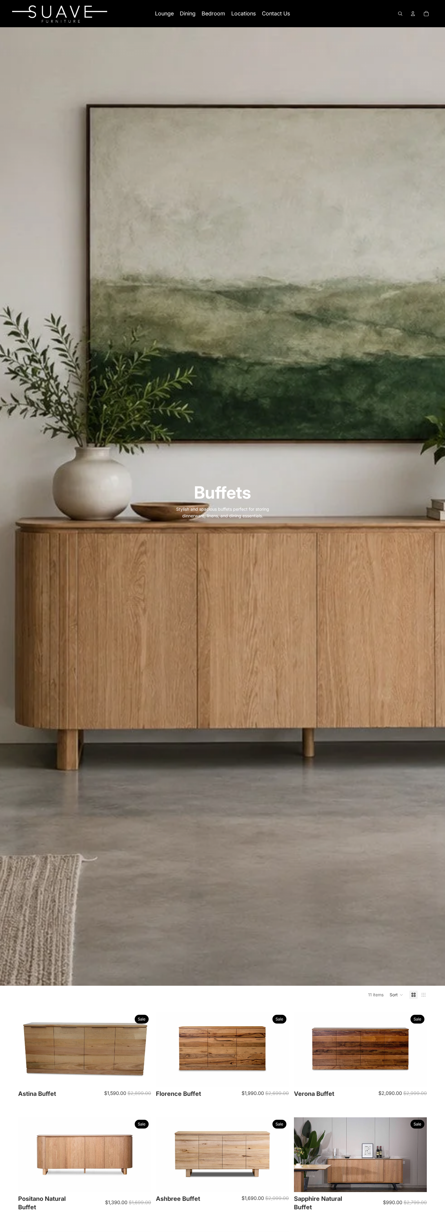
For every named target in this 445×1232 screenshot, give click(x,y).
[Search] (400, 13)
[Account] (413, 13)
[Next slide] (142, 1050)
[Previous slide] (27, 1050)
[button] (396, 994)
